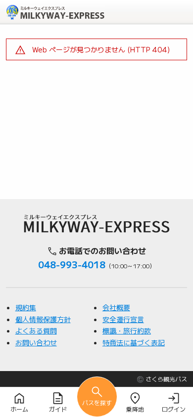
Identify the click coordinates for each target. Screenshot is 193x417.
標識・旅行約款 (126, 330)
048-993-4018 (71, 264)
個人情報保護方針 (43, 319)
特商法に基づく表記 (133, 342)
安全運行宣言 (123, 319)
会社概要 (116, 307)
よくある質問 (36, 330)
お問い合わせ (36, 342)
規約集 (25, 307)
